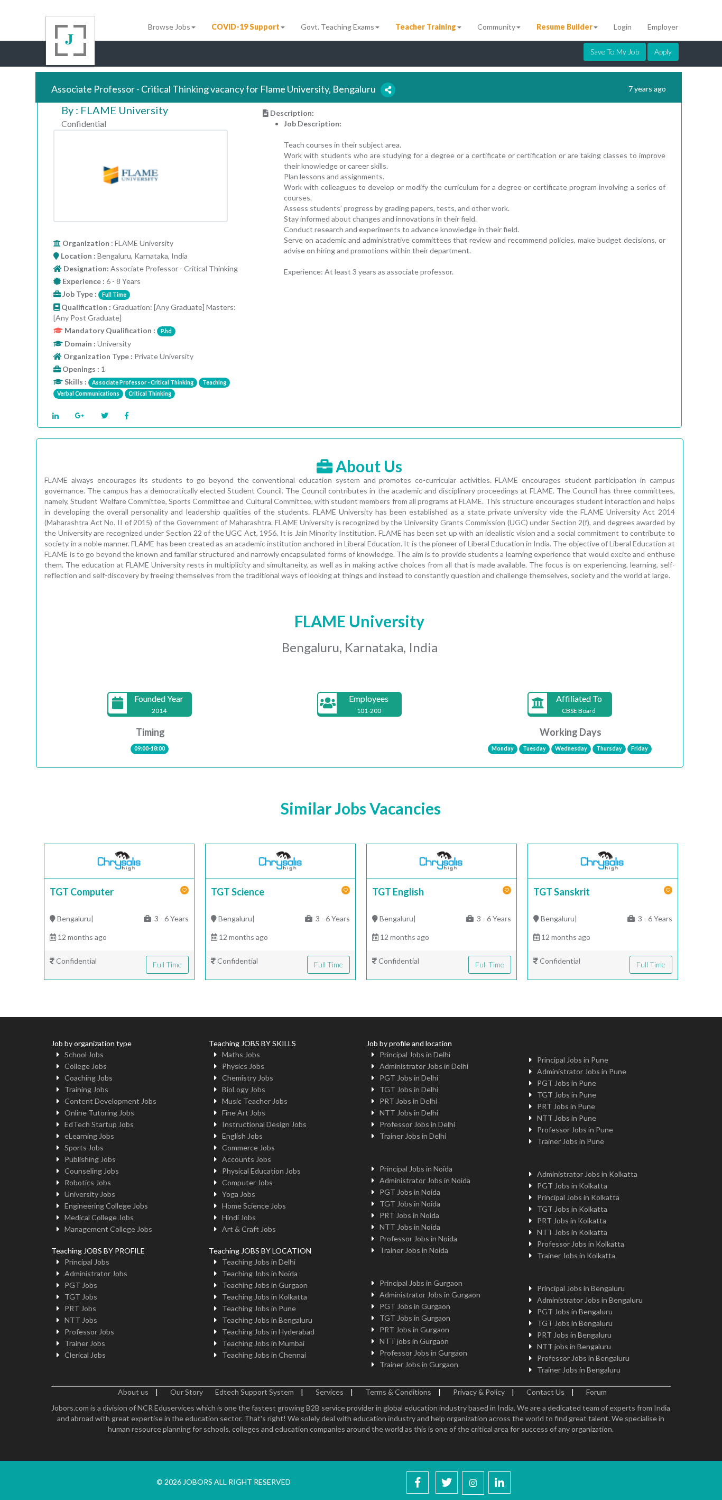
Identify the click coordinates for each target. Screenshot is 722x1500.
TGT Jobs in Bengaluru (575, 1323)
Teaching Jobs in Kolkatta (264, 1296)
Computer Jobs (247, 1182)
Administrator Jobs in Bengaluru (590, 1299)
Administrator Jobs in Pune (581, 1071)
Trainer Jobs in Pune (570, 1141)
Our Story (186, 1391)
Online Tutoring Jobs (99, 1112)
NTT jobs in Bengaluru (574, 1346)
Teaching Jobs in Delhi (258, 1261)
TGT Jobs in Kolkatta (572, 1208)
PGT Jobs (80, 1285)
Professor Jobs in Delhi (417, 1124)
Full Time (167, 964)
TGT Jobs (80, 1296)
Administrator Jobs (95, 1273)
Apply (663, 51)
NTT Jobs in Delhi (408, 1112)
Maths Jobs (241, 1054)
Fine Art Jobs (243, 1112)
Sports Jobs (84, 1147)
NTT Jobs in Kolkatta (572, 1232)
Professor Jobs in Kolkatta (580, 1243)
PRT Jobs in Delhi (408, 1100)
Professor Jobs (89, 1331)
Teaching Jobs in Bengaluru (267, 1319)
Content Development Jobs (110, 1100)
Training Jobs (86, 1089)
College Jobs (85, 1066)
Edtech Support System (254, 1391)
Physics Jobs (243, 1066)
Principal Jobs (86, 1261)
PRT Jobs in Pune (566, 1106)
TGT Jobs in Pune (566, 1094)
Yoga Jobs (238, 1194)
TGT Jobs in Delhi (408, 1089)
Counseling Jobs (91, 1170)
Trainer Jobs (84, 1343)
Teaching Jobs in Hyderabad (268, 1331)
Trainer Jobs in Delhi (412, 1135)
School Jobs (84, 1054)
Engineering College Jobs (106, 1205)
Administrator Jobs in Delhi (423, 1066)
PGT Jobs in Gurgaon (414, 1306)
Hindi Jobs (239, 1217)
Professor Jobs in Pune (575, 1129)
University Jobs (89, 1194)
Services (330, 1391)
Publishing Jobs (90, 1159)
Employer (662, 26)
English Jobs (242, 1135)
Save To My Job (614, 51)
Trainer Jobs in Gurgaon (418, 1364)
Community (496, 26)
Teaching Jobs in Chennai (264, 1354)
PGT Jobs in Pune (566, 1082)
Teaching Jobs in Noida (260, 1273)
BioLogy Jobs (243, 1089)
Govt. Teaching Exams (337, 26)
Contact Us (545, 1391)
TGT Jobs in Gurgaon (414, 1317)
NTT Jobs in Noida (409, 1226)
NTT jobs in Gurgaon (414, 1341)
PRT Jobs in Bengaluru (574, 1334)
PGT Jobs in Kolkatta (572, 1185)
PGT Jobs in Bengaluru (575, 1311)
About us (133, 1391)
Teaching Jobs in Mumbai (263, 1343)
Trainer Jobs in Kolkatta (576, 1255)
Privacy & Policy (479, 1391)
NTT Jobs (80, 1319)
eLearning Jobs (89, 1135)
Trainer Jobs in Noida (413, 1250)
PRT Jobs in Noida (409, 1215)
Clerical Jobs (85, 1354)
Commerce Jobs (248, 1147)
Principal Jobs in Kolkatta (578, 1197)
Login (623, 26)
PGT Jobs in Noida (409, 1191)
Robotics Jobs (87, 1182)
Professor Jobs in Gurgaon (423, 1352)
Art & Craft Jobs (249, 1228)
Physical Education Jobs (261, 1170)
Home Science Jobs (254, 1205)
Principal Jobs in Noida (415, 1168)
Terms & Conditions (398, 1391)
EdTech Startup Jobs (99, 1124)
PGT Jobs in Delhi (408, 1077)
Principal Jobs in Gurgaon (420, 1282)
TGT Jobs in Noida (409, 1203)
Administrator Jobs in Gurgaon (429, 1294)
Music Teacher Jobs (255, 1100)
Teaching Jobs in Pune (259, 1308)
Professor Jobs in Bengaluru (583, 1357)
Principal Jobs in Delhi (414, 1054)
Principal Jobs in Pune (572, 1059)
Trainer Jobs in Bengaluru (579, 1369)
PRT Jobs (80, 1308)
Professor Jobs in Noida (418, 1238)
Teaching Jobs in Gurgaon (265, 1285)
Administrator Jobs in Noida (424, 1180)
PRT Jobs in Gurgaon (414, 1329)
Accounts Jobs (246, 1159)
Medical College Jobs (99, 1217)
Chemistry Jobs (247, 1077)
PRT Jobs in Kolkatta (571, 1220)
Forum (596, 1391)
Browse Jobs (169, 26)
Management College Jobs (108, 1228)
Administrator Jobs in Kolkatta (587, 1173)
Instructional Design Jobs (264, 1124)
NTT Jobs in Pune (566, 1117)
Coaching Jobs (88, 1077)
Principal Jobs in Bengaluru (581, 1288)
